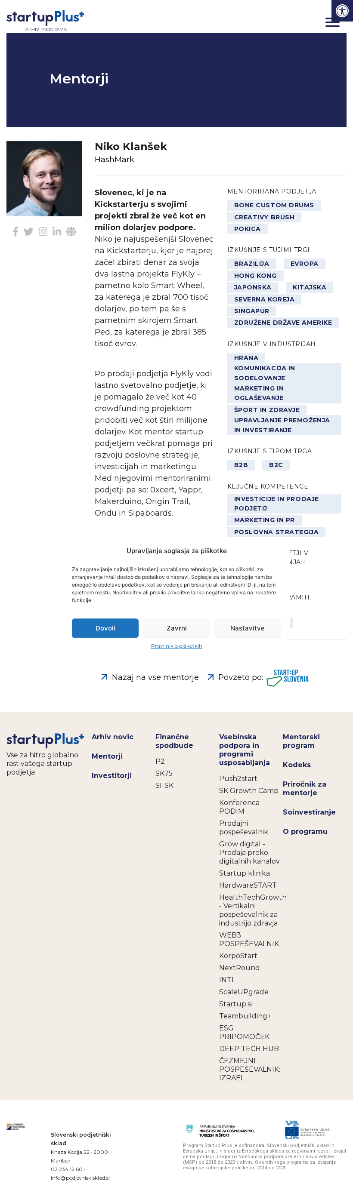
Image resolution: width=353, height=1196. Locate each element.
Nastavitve (247, 628)
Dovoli (105, 628)
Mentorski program (301, 741)
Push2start (238, 779)
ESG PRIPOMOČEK (244, 1032)
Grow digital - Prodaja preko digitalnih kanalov (249, 852)
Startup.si (235, 1004)
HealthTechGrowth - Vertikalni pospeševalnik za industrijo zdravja (251, 910)
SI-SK (164, 785)
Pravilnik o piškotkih (176, 646)
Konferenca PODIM (239, 807)
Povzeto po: (240, 677)
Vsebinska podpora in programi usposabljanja (244, 750)
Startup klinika (244, 873)
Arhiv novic (112, 737)
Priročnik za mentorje (304, 788)
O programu (305, 831)
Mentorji (107, 756)
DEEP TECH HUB (249, 1049)
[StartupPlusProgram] (45, 740)
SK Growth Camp (249, 791)
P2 (160, 761)
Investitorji (112, 776)
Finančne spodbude (174, 741)
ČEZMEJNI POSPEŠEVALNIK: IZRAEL (249, 1069)
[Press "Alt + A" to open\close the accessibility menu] (342, 11)
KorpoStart (238, 956)
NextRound (239, 968)
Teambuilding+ (245, 1016)
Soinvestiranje (309, 812)
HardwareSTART (248, 885)
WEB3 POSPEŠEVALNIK (249, 939)
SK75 (164, 773)
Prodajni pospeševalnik (243, 827)
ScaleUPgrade (244, 992)
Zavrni (177, 628)
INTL (227, 980)
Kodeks (297, 765)
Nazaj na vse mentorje (155, 677)
